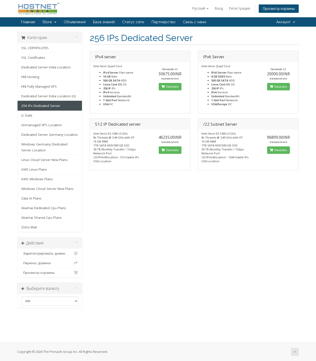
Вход (219, 8)
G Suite (26, 115)
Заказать (172, 86)
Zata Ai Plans (31, 198)
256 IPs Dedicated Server (40, 105)
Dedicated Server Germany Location (49, 134)
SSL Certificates (33, 57)
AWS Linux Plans (34, 169)
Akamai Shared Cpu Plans (41, 217)
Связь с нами (194, 22)
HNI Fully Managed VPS (39, 86)
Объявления (75, 22)
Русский (199, 8)
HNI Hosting (30, 77)
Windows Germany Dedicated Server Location (44, 147)
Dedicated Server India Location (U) (48, 96)
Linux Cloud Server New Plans (44, 160)
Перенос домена (36, 263)
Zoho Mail (29, 227)
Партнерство (164, 22)
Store (48, 22)
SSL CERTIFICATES (35, 48)
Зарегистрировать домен (43, 253)
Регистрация (239, 8)
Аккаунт (284, 22)
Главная (28, 22)
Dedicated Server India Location (46, 67)
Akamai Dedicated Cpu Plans (43, 208)
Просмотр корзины (279, 8)
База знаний (104, 22)
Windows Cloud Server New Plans (47, 188)
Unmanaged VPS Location (41, 125)
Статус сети (133, 22)
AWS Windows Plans (37, 179)
